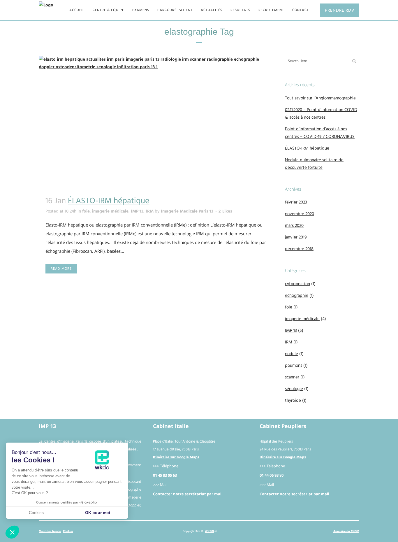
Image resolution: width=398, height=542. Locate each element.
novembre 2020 (299, 214)
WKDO (209, 531)
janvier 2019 (296, 237)
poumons (293, 365)
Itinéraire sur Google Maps (176, 457)
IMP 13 (137, 211)
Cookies (68, 531)
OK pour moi (97, 512)
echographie (296, 295)
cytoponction (297, 283)
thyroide (293, 400)
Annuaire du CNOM (346, 531)
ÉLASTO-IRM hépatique (108, 201)
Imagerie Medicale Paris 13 (187, 211)
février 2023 (296, 202)
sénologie (294, 388)
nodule (291, 353)
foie (86, 211)
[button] (12, 532)
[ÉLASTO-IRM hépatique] (156, 122)
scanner (292, 377)
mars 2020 (294, 225)
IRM (150, 211)
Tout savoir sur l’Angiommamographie (320, 98)
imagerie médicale (110, 211)
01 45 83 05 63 (165, 475)
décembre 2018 (299, 248)
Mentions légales (50, 531)
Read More (61, 268)
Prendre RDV (340, 10)
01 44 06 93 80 (271, 475)
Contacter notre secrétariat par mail (188, 494)
